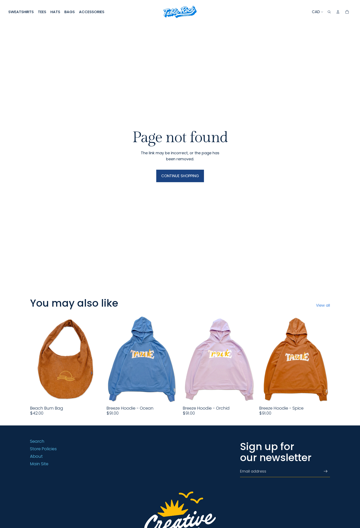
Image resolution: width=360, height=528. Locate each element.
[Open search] (329, 11)
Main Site (39, 464)
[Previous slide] (36, 359)
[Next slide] (95, 359)
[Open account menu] (337, 11)
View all (323, 305)
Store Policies (43, 449)
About (36, 456)
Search (37, 441)
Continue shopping (180, 175)
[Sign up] (325, 471)
